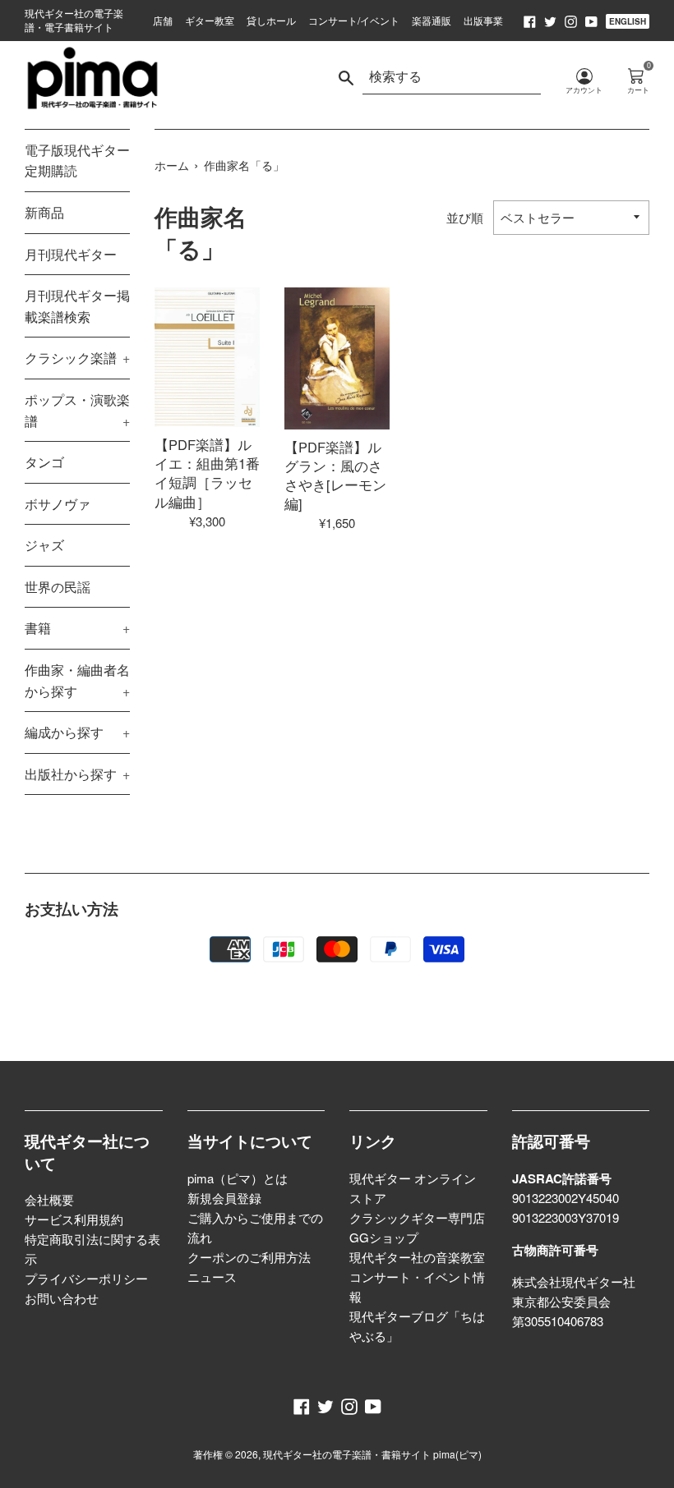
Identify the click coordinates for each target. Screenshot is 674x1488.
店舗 (163, 20)
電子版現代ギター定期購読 (77, 160)
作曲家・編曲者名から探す (77, 680)
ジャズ (44, 544)
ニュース (212, 1276)
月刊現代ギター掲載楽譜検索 (77, 306)
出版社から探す (77, 774)
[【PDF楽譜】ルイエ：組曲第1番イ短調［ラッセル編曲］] (207, 357)
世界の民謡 (57, 586)
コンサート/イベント (353, 20)
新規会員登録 (224, 1197)
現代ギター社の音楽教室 (417, 1256)
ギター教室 (209, 20)
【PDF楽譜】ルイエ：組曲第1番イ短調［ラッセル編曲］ (207, 472)
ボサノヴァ (57, 503)
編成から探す (77, 732)
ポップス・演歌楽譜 (77, 410)
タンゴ (44, 461)
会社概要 (49, 1199)
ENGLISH (627, 21)
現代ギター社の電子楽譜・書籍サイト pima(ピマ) (372, 1454)
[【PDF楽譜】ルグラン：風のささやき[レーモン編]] (337, 358)
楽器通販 (431, 20)
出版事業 (483, 20)
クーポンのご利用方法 (249, 1256)
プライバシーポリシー (86, 1278)
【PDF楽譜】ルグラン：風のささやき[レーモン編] (335, 475)
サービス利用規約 (74, 1219)
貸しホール (271, 20)
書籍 (77, 627)
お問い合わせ (62, 1298)
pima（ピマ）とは (237, 1178)
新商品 (44, 212)
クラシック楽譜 (77, 357)
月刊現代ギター (71, 254)
